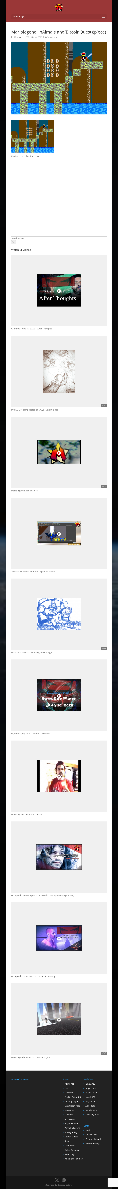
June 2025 (90, 1083)
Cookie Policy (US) (73, 1097)
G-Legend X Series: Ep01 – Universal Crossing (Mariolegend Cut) (42, 895)
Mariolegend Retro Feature (24, 490)
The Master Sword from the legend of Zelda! (33, 571)
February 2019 (92, 1114)
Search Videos (71, 1136)
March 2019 (91, 1110)
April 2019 (90, 1105)
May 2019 (90, 1101)
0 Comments (51, 37)
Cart (67, 1088)
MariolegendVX (21, 37)
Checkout (69, 1092)
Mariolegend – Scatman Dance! (26, 814)
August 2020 (91, 1092)
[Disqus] (59, 193)
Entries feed (91, 1134)
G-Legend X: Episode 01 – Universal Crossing (33, 976)
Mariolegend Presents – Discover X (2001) (31, 1057)
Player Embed (71, 1123)
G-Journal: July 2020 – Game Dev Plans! (30, 733)
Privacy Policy (71, 1132)
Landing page (71, 1101)
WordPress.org (92, 1143)
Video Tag (69, 1154)
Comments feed (93, 1139)
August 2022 (91, 1088)
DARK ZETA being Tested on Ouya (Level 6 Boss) (34, 409)
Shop (67, 1141)
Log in (88, 1130)
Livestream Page (72, 1105)
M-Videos (69, 1114)
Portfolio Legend (72, 1128)
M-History (69, 1110)
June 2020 (90, 1097)
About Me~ (70, 1083)
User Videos (70, 1145)
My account (70, 1119)
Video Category (72, 1150)
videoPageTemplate (74, 1158)
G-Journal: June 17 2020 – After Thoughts (31, 328)
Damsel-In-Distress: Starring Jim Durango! (31, 652)
